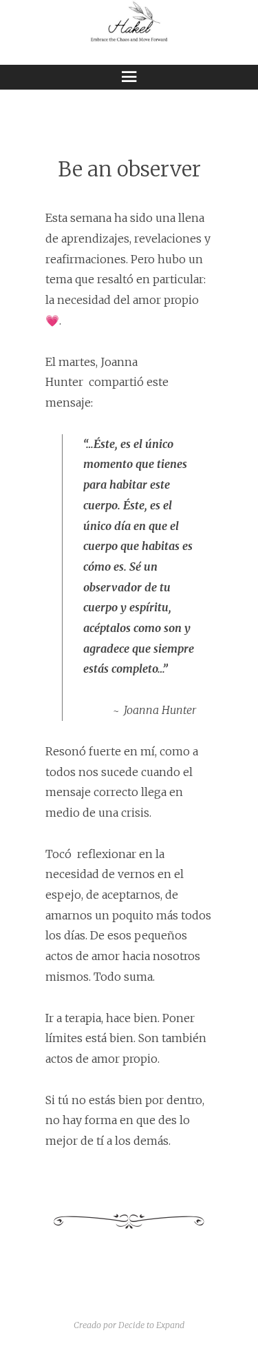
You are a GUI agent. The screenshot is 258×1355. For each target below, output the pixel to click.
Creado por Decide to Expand (129, 1325)
